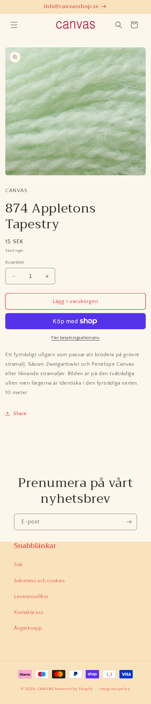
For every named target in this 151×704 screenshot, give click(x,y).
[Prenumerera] (129, 522)
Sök (18, 565)
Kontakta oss (28, 612)
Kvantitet (14, 262)
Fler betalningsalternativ (75, 338)
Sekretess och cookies (39, 581)
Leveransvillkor (31, 597)
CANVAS (46, 689)
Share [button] (20, 414)
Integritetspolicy (114, 689)
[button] (14, 25)
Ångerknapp (28, 628)
